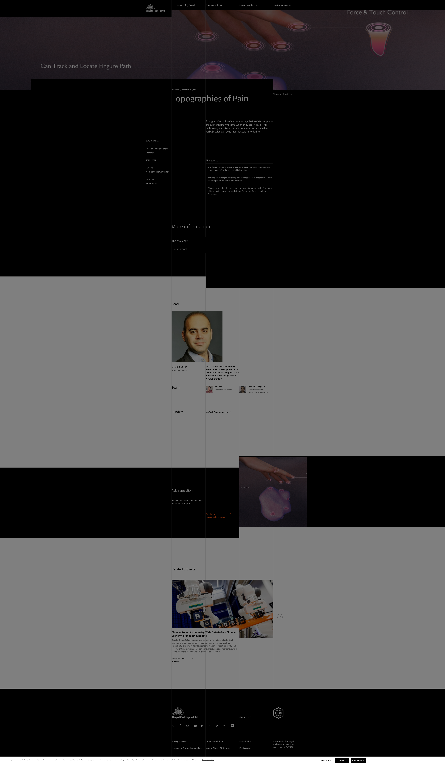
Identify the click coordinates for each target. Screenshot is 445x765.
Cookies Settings (325, 760)
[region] (222, 761)
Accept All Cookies (358, 760)
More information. (208, 760)
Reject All (342, 760)
